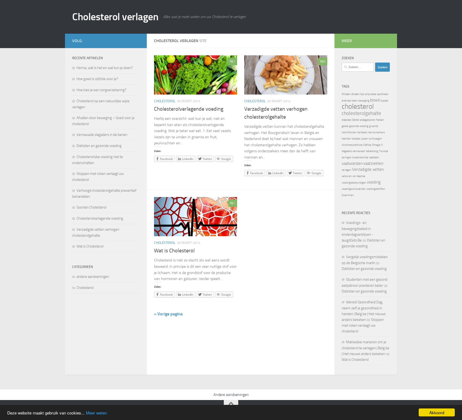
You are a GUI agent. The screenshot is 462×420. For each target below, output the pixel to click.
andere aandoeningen (93, 276)
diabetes (346, 119)
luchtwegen (375, 138)
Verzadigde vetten (368, 169)
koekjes (356, 138)
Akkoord (436, 412)
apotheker (383, 94)
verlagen (346, 170)
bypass (384, 100)
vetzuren (347, 176)
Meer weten (96, 413)
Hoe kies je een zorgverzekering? (101, 90)
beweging (363, 100)
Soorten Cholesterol (91, 207)
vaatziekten (373, 163)
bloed (375, 100)
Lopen (364, 138)
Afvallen (346, 94)
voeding (374, 182)
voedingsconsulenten (354, 189)
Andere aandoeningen (231, 394)
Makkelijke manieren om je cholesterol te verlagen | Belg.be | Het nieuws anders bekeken (365, 348)
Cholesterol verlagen (115, 17)
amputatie (370, 94)
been (355, 100)
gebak (345, 126)
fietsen (380, 119)
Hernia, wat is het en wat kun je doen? (105, 68)
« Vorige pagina (168, 314)
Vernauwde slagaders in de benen (102, 135)
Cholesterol (164, 101)
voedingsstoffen (375, 189)
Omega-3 (377, 144)
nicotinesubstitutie (352, 144)
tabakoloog (372, 151)
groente (373, 126)
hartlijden (362, 132)
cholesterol (358, 106)
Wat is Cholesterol (174, 251)
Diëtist (355, 119)
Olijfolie (367, 144)
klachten (346, 138)
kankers (380, 132)
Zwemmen (348, 195)
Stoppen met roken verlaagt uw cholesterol (363, 325)
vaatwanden (352, 163)
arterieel (346, 100)
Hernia (371, 132)
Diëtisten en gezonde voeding (99, 146)
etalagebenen (367, 119)
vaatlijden (374, 157)
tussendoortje (360, 157)
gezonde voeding (358, 126)
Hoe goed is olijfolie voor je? (97, 79)
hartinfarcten (349, 132)
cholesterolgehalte (361, 113)
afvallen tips (357, 94)
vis (354, 176)
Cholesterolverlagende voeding (188, 109)
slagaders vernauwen (353, 151)
